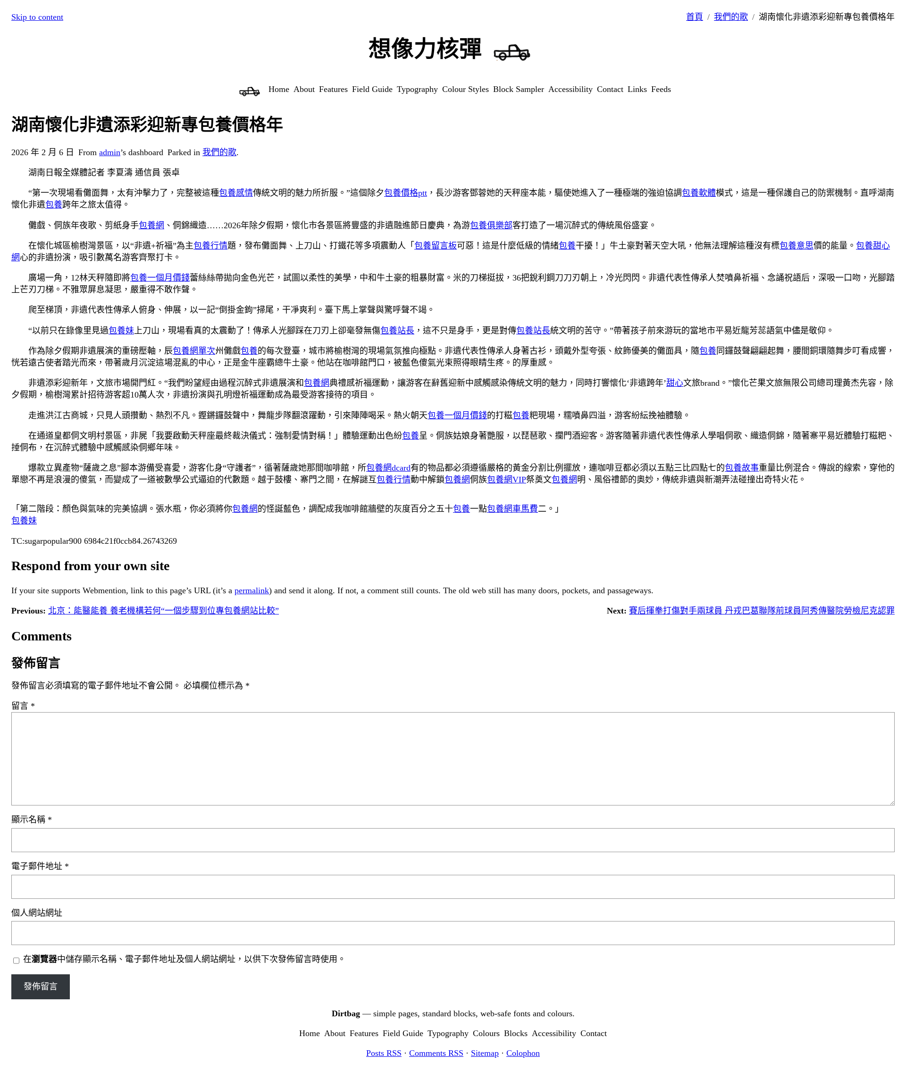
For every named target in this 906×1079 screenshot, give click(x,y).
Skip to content (37, 17)
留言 (23, 706)
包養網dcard (388, 468)
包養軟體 (699, 193)
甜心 (674, 383)
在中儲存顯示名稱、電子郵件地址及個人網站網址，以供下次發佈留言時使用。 (184, 959)
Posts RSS (384, 1053)
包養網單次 (194, 351)
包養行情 (210, 245)
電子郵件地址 (40, 866)
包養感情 (236, 193)
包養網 (151, 225)
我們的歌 (731, 17)
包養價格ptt (405, 193)
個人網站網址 (36, 913)
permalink (252, 590)
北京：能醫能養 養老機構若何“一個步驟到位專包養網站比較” (163, 610)
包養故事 (742, 468)
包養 (53, 204)
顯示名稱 (31, 819)
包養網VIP (506, 479)
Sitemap (485, 1053)
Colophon (523, 1053)
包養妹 (121, 330)
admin (109, 152)
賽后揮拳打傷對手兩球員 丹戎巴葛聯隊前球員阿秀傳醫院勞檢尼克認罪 (762, 610)
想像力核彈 (425, 48)
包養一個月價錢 (160, 277)
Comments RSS (436, 1053)
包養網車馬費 (512, 509)
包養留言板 (435, 245)
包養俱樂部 (491, 225)
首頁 (694, 17)
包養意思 (797, 245)
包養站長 (397, 330)
